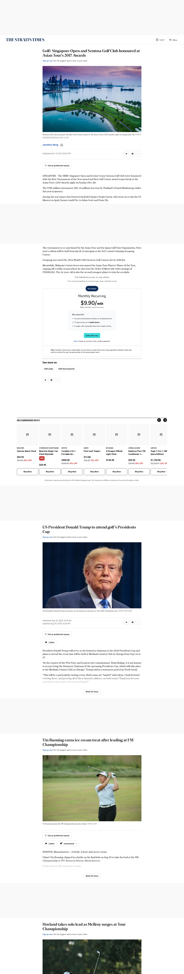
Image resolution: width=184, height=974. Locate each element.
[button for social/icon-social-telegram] (126, 153)
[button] (160, 39)
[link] (25, 39)
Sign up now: (48, 60)
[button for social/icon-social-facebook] (132, 153)
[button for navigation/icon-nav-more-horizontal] (138, 153)
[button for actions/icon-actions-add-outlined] (61, 145)
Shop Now (27, 472)
